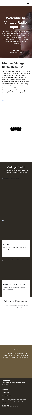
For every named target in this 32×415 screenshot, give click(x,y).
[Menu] (28, 3)
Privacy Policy (6, 396)
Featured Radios (9, 203)
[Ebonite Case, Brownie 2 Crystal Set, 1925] (16, 270)
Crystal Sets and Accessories (14, 284)
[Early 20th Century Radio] (16, 189)
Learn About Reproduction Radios (16, 129)
